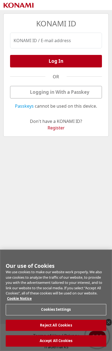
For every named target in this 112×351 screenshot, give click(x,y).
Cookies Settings (56, 309)
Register (56, 128)
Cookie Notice (19, 298)
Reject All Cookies (56, 325)
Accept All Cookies (56, 340)
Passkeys (24, 106)
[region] (56, 300)
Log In (56, 61)
